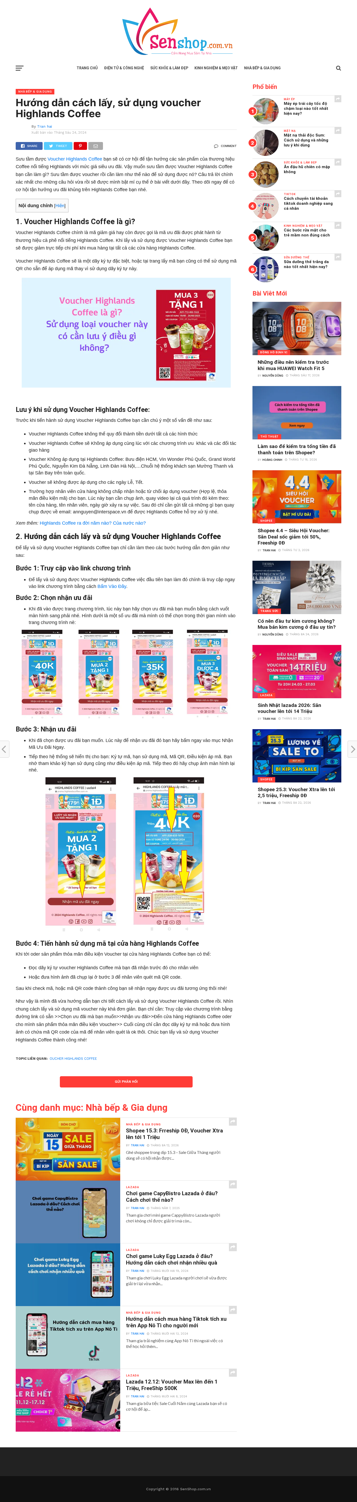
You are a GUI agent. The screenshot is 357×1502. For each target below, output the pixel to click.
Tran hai (44, 126)
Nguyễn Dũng (272, 375)
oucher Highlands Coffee (73, 1059)
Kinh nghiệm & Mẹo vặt (216, 68)
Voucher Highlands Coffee (75, 159)
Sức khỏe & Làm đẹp (169, 68)
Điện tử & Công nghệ (124, 68)
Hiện (59, 205)
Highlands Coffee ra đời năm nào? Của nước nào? (93, 523)
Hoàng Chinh (272, 460)
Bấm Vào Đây (111, 586)
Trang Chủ (87, 68)
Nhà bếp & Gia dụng (262, 68)
